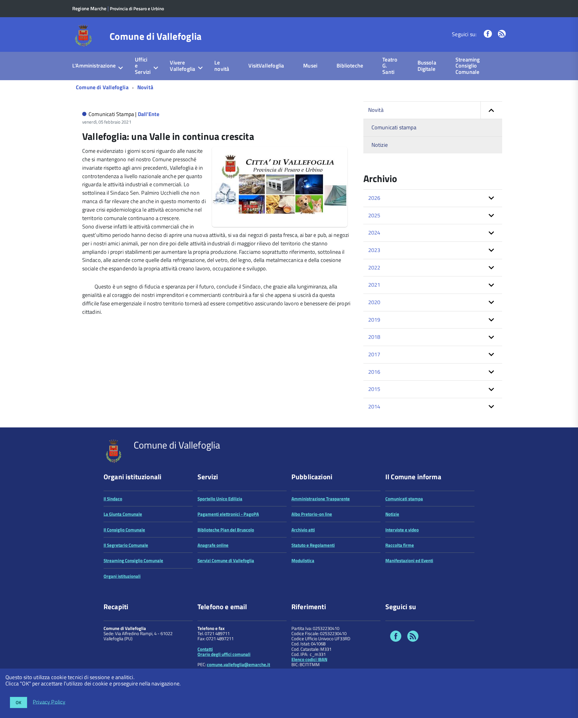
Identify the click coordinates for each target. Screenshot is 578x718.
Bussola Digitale (427, 65)
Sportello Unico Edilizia (219, 498)
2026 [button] (374, 198)
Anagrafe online (212, 545)
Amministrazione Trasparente (320, 498)
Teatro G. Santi (389, 65)
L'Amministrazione (94, 65)
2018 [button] (374, 337)
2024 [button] (374, 232)
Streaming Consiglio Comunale (467, 65)
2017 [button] (374, 354)
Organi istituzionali (122, 576)
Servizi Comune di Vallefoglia (225, 560)
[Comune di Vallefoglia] (83, 35)
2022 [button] (374, 267)
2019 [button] (374, 320)
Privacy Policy (49, 702)
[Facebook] (488, 34)
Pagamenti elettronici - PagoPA (228, 514)
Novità (145, 87)
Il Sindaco (113, 498)
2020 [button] (374, 302)
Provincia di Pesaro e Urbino (137, 8)
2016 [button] (374, 372)
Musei (310, 65)
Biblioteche (350, 65)
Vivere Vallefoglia (182, 65)
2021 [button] (374, 285)
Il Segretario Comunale (126, 545)
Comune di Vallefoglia (156, 36)
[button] (491, 110)
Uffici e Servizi (143, 65)
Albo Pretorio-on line (311, 514)
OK (18, 702)
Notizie (379, 145)
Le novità (221, 65)
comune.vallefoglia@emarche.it (238, 664)
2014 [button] (374, 406)
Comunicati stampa (393, 127)
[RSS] (502, 34)
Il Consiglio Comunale (124, 529)
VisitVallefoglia (266, 65)
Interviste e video (402, 529)
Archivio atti (303, 529)
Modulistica (302, 560)
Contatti (205, 649)
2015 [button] (374, 389)
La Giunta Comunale (123, 514)
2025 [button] (374, 215)
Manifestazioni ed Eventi (409, 560)
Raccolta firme (399, 545)
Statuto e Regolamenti (313, 545)
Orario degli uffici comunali (223, 654)
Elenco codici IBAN (309, 659)
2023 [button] (374, 250)
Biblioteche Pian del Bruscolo (225, 529)
